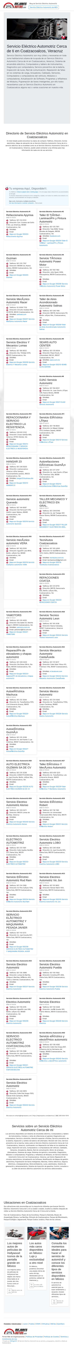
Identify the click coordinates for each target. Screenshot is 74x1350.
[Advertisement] (37, 104)
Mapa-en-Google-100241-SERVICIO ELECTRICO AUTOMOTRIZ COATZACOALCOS (19, 1067)
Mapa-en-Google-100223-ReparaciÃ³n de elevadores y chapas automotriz (19, 676)
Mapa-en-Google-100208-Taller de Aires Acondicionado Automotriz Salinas (52, 327)
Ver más (9, 1291)
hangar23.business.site (25, 478)
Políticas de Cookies (51, 1337)
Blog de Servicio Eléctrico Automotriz (43, 3)
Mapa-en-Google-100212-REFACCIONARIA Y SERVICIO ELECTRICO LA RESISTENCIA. (17, 446)
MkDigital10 (13, 1341)
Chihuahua (45, 1324)
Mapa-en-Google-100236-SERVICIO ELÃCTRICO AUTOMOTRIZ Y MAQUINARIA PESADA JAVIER (19, 949)
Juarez (25, 1324)
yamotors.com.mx (23, 627)
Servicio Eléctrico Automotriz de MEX (44, 7)
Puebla (31, 1324)
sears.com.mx (55, 360)
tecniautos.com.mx (57, 558)
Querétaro (60, 1324)
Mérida (53, 1324)
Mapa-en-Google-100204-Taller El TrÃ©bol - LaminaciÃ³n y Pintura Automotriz (53, 243)
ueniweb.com (21, 314)
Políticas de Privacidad (34, 1337)
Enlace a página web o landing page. (27, 192)
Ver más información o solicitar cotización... (22, 203)
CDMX (38, 1324)
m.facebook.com (56, 671)
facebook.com (55, 236)
